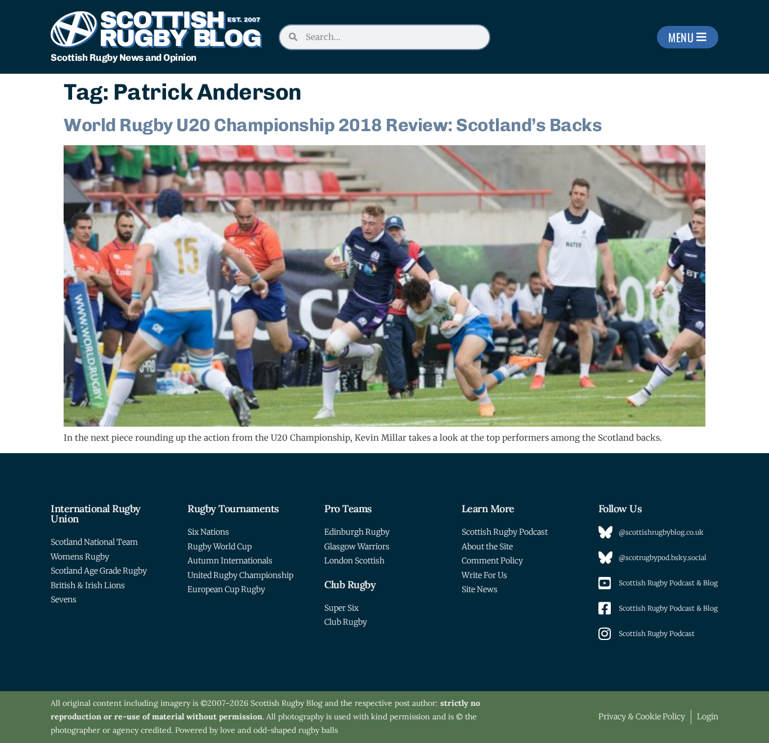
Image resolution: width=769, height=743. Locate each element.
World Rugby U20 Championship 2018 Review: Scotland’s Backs (333, 125)
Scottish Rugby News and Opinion (123, 57)
